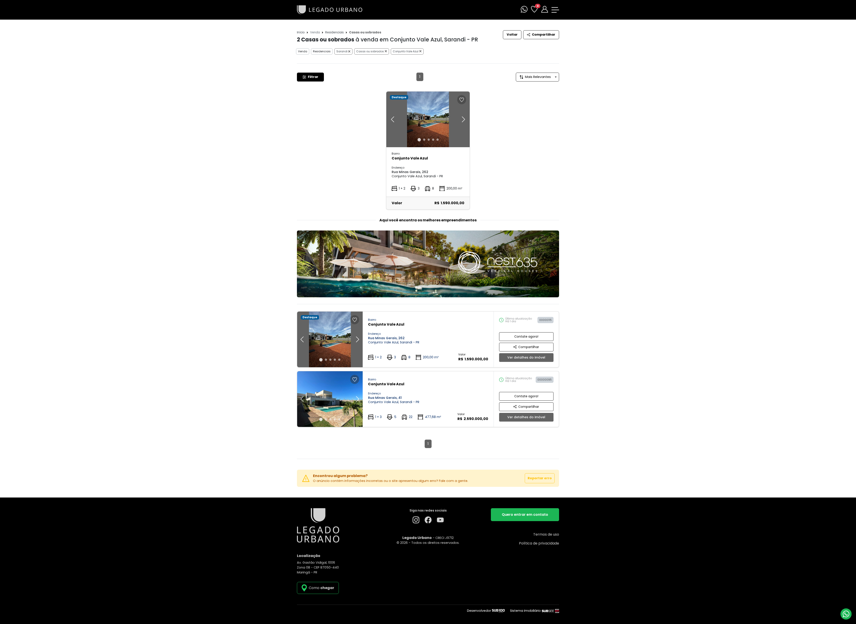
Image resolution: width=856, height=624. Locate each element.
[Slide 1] (419, 140)
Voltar (512, 34)
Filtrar (313, 77)
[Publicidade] (428, 263)
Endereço (398, 167)
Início (301, 32)
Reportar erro (540, 478)
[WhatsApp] (524, 10)
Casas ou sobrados (370, 51)
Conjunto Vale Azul (405, 51)
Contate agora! (526, 336)
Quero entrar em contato (525, 514)
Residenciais (334, 32)
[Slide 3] (429, 139)
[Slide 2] (424, 139)
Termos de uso (546, 534)
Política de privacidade (539, 543)
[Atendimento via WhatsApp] (846, 614)
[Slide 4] (433, 139)
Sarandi (342, 51)
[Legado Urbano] (329, 9)
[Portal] (544, 10)
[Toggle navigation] (555, 10)
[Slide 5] (437, 139)
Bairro (396, 153)
